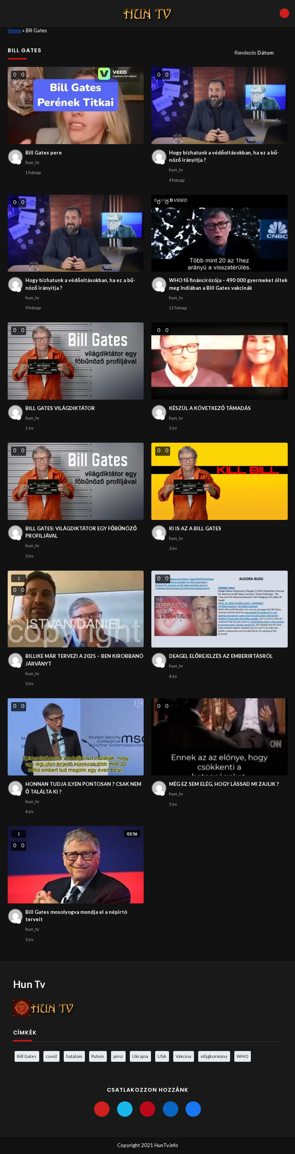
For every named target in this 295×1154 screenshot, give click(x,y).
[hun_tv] (15, 156)
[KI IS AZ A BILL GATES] (219, 481)
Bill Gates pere (43, 152)
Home (14, 30)
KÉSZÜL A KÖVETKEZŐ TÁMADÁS (210, 408)
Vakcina (183, 1056)
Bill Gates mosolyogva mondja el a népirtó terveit (76, 916)
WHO (242, 1056)
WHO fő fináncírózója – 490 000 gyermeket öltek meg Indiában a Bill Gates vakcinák (228, 284)
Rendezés (254, 53)
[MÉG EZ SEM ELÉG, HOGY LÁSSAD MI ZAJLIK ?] (219, 736)
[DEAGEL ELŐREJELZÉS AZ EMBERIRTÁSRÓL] (219, 609)
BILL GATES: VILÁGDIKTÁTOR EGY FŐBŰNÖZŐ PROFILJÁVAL (81, 532)
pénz (118, 1056)
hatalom (74, 1056)
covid (51, 1056)
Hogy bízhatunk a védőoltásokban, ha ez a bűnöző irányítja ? (224, 156)
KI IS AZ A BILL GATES (195, 528)
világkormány (214, 1056)
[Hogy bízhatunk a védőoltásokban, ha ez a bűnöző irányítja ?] (219, 105)
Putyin (97, 1056)
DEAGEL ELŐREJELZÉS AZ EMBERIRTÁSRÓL (221, 656)
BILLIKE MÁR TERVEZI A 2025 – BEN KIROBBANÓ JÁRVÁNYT (84, 660)
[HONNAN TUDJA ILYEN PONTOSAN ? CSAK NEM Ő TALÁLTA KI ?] (76, 736)
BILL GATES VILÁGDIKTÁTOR (60, 408)
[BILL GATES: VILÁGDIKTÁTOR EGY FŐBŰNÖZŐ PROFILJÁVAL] (76, 481)
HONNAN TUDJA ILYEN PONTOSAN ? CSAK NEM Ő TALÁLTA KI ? (83, 788)
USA (161, 1056)
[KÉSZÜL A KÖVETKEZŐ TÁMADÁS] (219, 361)
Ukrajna (140, 1056)
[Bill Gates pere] (76, 105)
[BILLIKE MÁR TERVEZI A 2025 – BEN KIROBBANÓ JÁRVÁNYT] (76, 609)
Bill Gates (26, 1056)
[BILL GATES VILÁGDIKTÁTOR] (76, 361)
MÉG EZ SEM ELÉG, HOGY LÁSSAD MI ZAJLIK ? (224, 784)
